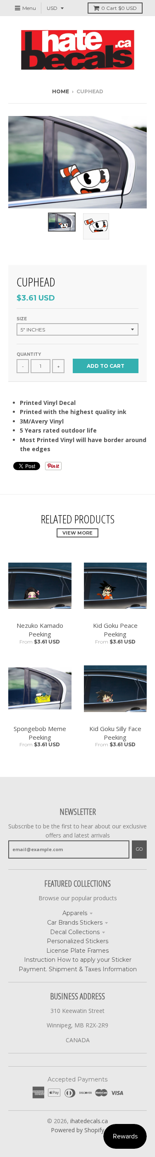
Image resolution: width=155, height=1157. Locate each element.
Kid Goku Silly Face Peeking (115, 732)
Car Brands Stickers (75, 922)
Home (60, 91)
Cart (119, 8)
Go (139, 849)
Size (22, 319)
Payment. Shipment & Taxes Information (78, 969)
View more (77, 533)
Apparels (74, 913)
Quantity (29, 354)
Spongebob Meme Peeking (40, 732)
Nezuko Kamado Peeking (40, 629)
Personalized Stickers (77, 941)
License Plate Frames (77, 950)
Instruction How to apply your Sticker (77, 959)
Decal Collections (75, 932)
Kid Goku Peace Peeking (115, 629)
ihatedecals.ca (89, 1121)
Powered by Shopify (77, 1130)
